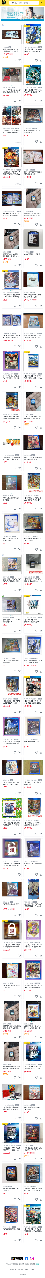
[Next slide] (20, 34)
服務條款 (13, 1269)
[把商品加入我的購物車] (19, 60)
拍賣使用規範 (29, 1269)
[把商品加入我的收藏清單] (15, 60)
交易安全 (23, 1274)
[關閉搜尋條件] (21, 3)
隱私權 (20, 1269)
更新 (37, 1264)
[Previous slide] (3, 34)
